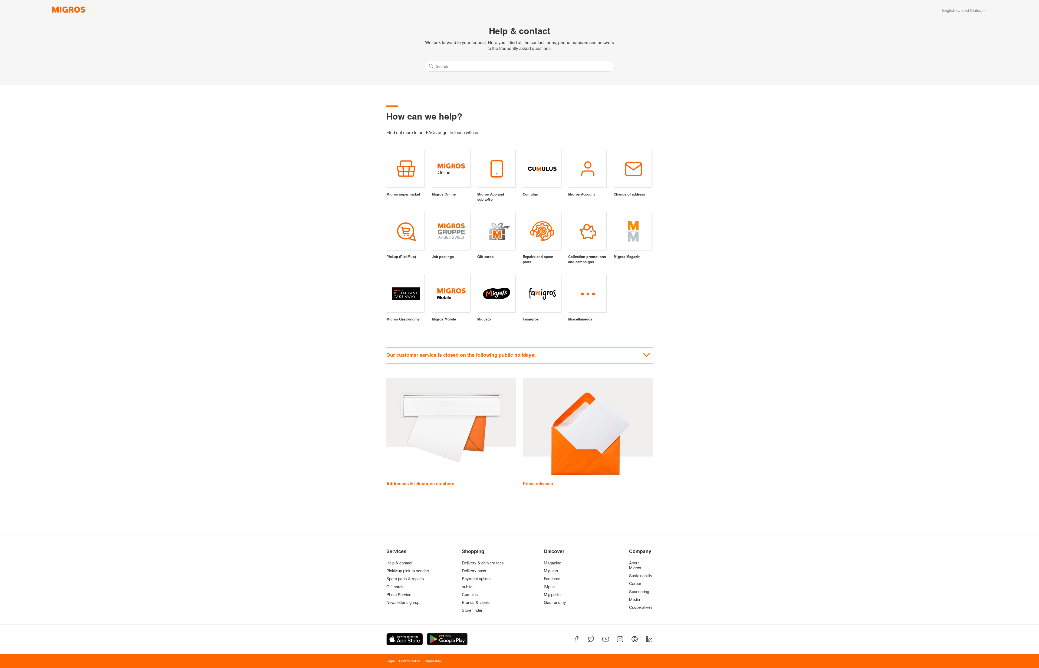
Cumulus (470, 594)
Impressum (433, 661)
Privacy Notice (409, 661)
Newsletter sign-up (402, 602)
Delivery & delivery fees (483, 562)
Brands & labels (476, 602)
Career (635, 583)
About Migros (635, 565)
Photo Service (398, 594)
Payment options (477, 578)
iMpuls (549, 586)
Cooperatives (639, 607)
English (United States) (963, 10)
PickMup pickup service (407, 570)
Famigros (552, 578)
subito (467, 586)
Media (634, 599)
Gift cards (395, 586)
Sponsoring (639, 591)
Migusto (551, 570)
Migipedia (552, 594)
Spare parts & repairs (405, 578)
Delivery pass (474, 570)
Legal (390, 661)
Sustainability (639, 575)
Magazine (552, 562)
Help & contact (399, 562)
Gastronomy (555, 602)
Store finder (472, 610)
